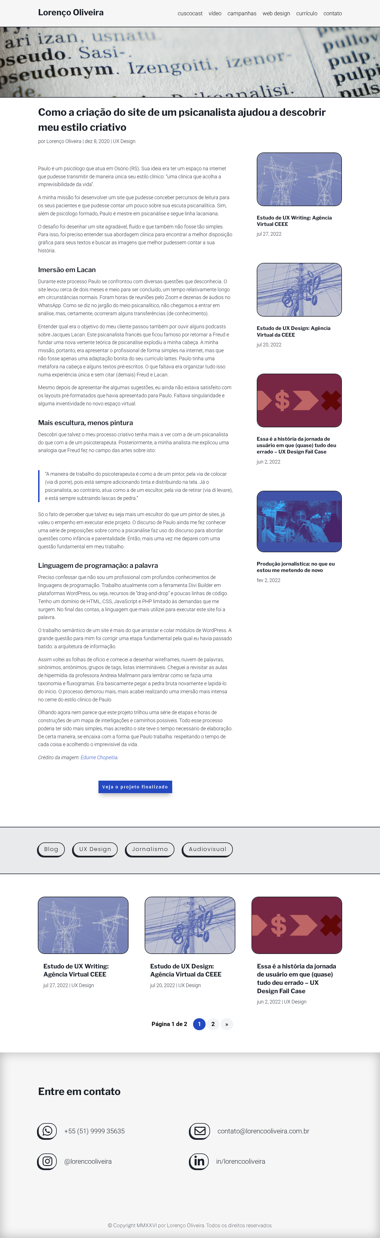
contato (333, 14)
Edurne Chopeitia (99, 757)
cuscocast (190, 14)
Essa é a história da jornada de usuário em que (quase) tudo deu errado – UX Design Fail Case (296, 445)
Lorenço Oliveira (64, 141)
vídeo (215, 14)
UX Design (124, 141)
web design (276, 14)
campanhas (242, 14)
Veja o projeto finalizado (135, 786)
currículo (306, 14)
